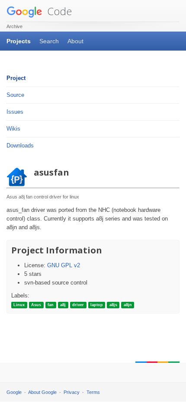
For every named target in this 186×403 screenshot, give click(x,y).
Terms (93, 392)
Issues (14, 112)
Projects (18, 41)
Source (15, 95)
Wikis (13, 128)
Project (16, 78)
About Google (42, 392)
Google (14, 392)
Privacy (72, 392)
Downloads (20, 145)
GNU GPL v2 (63, 265)
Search (49, 41)
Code (58, 11)
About (75, 41)
